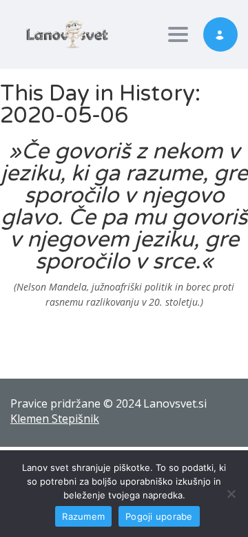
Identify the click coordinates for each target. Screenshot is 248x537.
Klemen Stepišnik (54, 418)
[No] (231, 494)
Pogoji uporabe (159, 516)
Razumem (83, 516)
